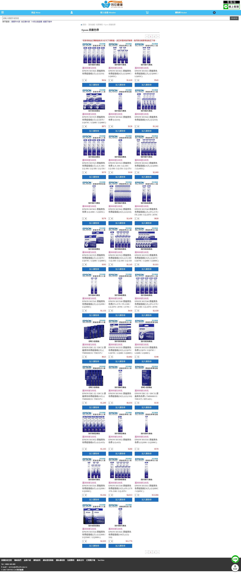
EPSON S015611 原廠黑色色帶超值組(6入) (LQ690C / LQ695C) (120, 73)
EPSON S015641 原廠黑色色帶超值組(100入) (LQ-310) (119, 534)
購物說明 (36, 560)
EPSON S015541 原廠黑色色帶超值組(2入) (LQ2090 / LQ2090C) (93, 304)
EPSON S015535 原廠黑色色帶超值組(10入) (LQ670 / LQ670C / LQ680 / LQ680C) (146, 258)
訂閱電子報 (90, 560)
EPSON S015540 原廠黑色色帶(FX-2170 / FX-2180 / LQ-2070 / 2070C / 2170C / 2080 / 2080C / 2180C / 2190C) (119, 306)
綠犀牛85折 (15, 22)
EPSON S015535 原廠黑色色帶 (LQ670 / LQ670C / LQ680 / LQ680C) (146, 350)
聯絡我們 (17, 560)
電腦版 (231, 2)
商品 (35, 13)
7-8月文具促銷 (36, 22)
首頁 (84, 25)
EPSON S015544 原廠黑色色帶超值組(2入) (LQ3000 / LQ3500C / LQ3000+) (93, 534)
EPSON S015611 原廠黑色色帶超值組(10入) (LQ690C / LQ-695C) (146, 166)
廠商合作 (80, 560)
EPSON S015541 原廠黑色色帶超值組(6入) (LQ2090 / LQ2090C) (93, 488)
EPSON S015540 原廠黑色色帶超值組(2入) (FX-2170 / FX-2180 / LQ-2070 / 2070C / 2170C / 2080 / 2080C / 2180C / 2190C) (146, 214)
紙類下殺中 (47, 22)
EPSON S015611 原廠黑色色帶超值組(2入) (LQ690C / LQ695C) (146, 73)
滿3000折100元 (89, 68)
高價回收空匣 (6, 560)
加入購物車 (94, 85)
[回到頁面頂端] (235, 571)
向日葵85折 (25, 22)
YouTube (101, 560)
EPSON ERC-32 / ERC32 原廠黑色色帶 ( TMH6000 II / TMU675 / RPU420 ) (146, 396)
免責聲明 (70, 560)
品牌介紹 (27, 560)
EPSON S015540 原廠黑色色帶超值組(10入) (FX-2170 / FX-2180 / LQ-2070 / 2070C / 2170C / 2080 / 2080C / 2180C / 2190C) (120, 491)
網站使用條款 (48, 560)
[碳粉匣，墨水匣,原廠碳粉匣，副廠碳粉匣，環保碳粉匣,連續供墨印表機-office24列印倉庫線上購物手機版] (112, 8)
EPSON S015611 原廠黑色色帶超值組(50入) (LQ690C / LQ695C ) (146, 488)
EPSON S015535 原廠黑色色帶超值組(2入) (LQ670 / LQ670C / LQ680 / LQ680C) (94, 258)
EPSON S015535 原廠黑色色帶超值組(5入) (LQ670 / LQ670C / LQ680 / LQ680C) (94, 120)
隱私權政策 (60, 560)
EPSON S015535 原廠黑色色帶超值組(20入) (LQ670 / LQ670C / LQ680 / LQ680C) (120, 350)
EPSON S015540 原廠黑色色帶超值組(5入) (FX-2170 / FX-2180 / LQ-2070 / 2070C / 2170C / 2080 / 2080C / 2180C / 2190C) (146, 306)
